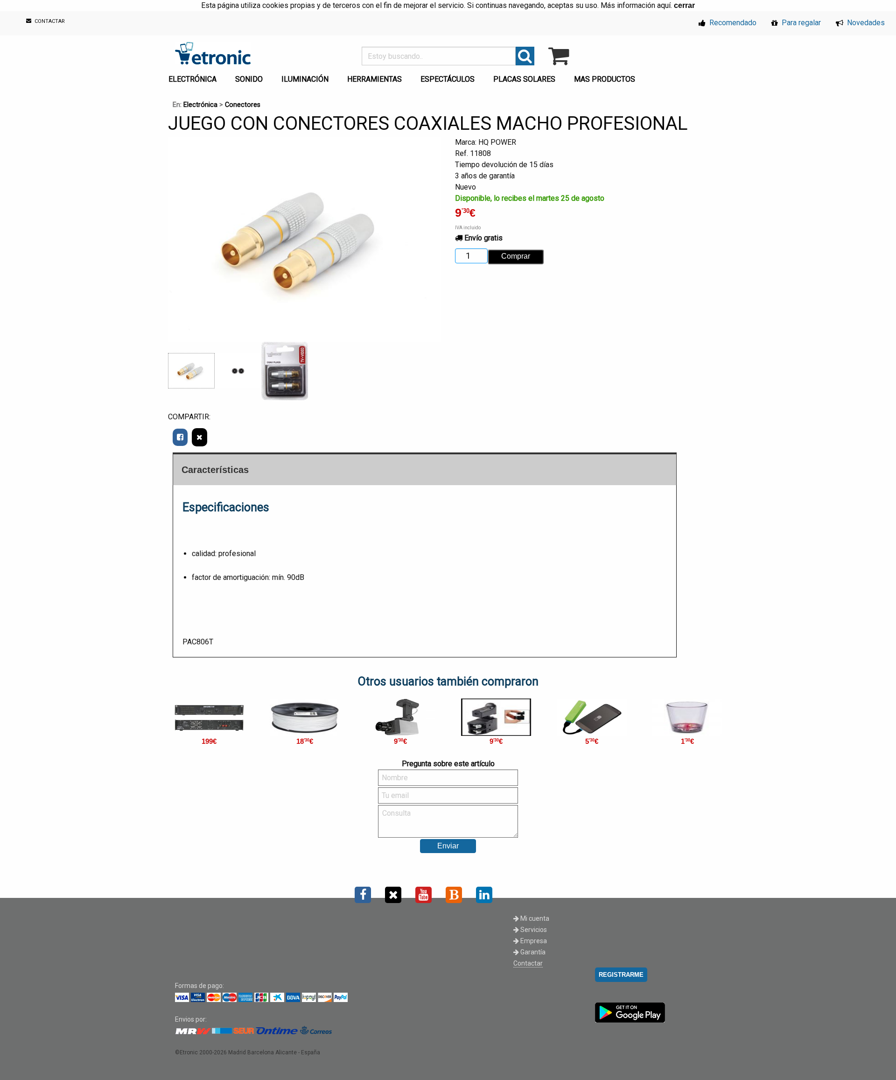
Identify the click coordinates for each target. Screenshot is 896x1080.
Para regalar (800, 22)
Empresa (533, 941)
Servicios (533, 929)
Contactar (528, 963)
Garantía (532, 952)
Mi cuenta (534, 918)
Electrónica (200, 105)
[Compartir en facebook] (180, 437)
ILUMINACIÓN (305, 79)
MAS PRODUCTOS (604, 79)
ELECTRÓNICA (192, 79)
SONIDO (249, 79)
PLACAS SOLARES (524, 79)
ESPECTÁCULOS (447, 79)
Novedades (865, 22)
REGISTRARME (621, 974)
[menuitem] (194, 76)
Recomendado (731, 22)
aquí (664, 5)
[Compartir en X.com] (199, 437)
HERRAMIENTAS (374, 79)
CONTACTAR (49, 22)
